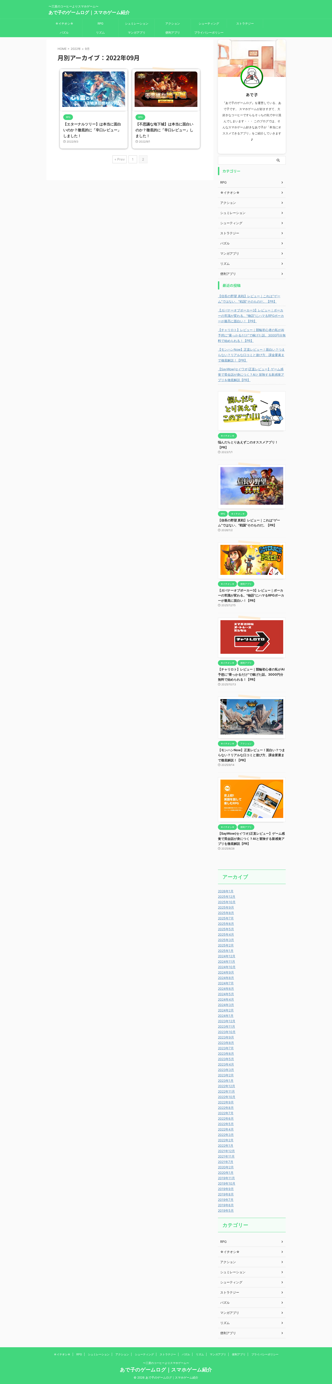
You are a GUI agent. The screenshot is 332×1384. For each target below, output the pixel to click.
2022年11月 (226, 1091)
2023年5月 (226, 1059)
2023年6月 (226, 1053)
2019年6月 (226, 1205)
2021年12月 (226, 1151)
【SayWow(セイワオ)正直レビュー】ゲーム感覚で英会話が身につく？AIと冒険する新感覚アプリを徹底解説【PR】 (251, 374)
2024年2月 (226, 1010)
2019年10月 (226, 1183)
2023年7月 (226, 1048)
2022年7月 (226, 1113)
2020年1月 (226, 1172)
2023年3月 (226, 1070)
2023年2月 (226, 1075)
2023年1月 (226, 1080)
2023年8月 (226, 1043)
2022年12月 (226, 1086)
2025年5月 (226, 929)
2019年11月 (226, 1178)
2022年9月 (226, 1102)
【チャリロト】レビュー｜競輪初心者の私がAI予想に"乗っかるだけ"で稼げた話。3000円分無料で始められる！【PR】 (252, 335)
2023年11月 (226, 1026)
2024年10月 (227, 967)
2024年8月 (226, 978)
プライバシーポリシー (209, 32)
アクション (172, 23)
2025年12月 (226, 896)
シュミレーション (136, 23)
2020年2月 (226, 1167)
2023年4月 (226, 1064)
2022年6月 (226, 1118)
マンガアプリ (136, 32)
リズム (100, 32)
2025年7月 (226, 918)
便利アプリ (172, 32)
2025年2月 (226, 945)
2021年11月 (226, 1156)
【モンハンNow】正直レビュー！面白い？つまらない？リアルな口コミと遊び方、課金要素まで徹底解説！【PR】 (251, 355)
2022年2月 (226, 1140)
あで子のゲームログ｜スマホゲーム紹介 (89, 12)
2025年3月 (226, 940)
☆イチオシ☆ (64, 23)
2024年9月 (226, 972)
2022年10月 (226, 1097)
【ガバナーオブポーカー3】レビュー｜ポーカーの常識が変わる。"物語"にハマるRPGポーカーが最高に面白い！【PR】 (251, 315)
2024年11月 (226, 961)
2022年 (76, 49)
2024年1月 (226, 1016)
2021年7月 (225, 1162)
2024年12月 (226, 956)
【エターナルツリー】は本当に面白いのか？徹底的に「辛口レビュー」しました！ (92, 130)
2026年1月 (226, 891)
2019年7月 (226, 1200)
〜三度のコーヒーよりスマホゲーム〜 (166, 1363)
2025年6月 (226, 924)
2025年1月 (226, 951)
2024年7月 (226, 983)
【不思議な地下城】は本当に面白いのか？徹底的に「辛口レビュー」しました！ (164, 130)
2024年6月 (226, 988)
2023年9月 (226, 1037)
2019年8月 (226, 1194)
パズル (64, 32)
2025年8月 (226, 913)
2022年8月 (226, 1108)
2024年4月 (226, 999)
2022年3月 (226, 1135)
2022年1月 (225, 1145)
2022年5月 (226, 1124)
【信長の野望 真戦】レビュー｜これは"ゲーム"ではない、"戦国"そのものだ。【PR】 (249, 298)
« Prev (120, 159)
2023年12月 (226, 1021)
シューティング (209, 23)
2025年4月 (226, 934)
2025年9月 (226, 907)
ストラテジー (245, 23)
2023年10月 (227, 1032)
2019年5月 (226, 1210)
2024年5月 (226, 994)
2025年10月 (227, 902)
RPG (100, 23)
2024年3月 (226, 1005)
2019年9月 (226, 1189)
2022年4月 (226, 1129)
